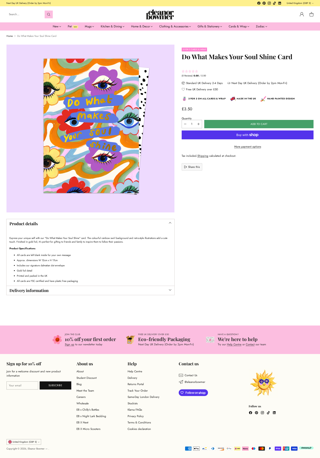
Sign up (69, 344)
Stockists (133, 403)
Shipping (202, 156)
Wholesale (82, 403)
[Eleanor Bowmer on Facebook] (259, 3)
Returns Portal (136, 384)
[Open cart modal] (311, 14)
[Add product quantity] (198, 124)
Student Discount (86, 378)
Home (9, 36)
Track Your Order (138, 391)
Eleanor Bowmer (36, 448)
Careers (81, 397)
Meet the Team (85, 391)
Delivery (132, 378)
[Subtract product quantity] (185, 124)
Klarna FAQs (135, 410)
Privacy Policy (136, 416)
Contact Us (191, 375)
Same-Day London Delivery (143, 397)
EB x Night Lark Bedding (91, 416)
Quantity (187, 118)
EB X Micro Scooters (88, 429)
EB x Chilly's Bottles (87, 410)
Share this (194, 167)
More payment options (247, 147)
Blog (79, 384)
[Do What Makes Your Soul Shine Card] (90, 128)
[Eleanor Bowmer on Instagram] (269, 3)
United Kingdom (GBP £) (299, 3)
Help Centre (234, 344)
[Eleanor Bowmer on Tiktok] (274, 3)
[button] (248, 73)
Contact (250, 344)
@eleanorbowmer (195, 382)
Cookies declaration (139, 429)
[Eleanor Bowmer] (160, 14)
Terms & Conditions (139, 422)
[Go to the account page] (301, 14)
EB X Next (82, 422)
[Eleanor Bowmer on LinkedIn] (279, 3)
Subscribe (55, 385)
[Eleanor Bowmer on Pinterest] (264, 3)
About (80, 371)
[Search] (49, 14)
